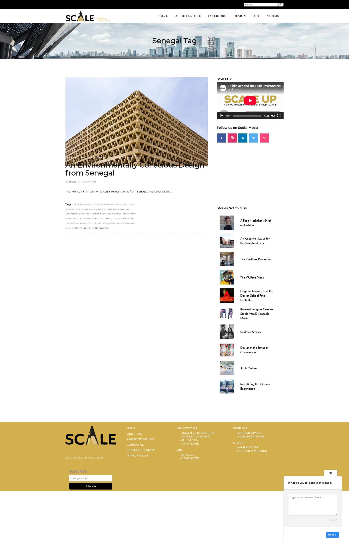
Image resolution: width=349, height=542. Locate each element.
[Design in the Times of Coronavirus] (227, 349)
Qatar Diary (190, 444)
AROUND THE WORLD (99, 158)
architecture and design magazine (82, 214)
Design (108, 219)
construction (114, 214)
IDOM (115, 219)
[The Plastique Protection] (227, 259)
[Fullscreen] (279, 115)
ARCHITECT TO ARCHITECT (198, 433)
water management (81, 228)
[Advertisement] (250, 168)
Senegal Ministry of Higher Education (93, 223)
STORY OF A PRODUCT (252, 451)
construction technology (91, 219)
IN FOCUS (187, 455)
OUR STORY (134, 434)
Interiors (240, 428)
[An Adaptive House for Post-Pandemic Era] (227, 240)
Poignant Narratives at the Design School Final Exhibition (256, 295)
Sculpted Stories (250, 332)
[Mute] (273, 115)
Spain (68, 228)
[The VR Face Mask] (227, 277)
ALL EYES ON (189, 440)
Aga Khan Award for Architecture (108, 204)
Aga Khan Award (82, 204)
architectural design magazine (113, 209)
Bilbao (103, 214)
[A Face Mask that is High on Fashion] (227, 222)
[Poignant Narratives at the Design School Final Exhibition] (227, 295)
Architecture (75, 158)
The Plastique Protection (256, 259)
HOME (131, 428)
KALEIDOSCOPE (247, 447)
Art (179, 450)
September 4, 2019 (146, 158)
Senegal (69, 223)
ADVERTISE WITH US (140, 439)
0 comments (88, 182)
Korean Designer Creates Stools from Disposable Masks (256, 313)
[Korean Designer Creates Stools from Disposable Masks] (227, 313)
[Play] (221, 115)
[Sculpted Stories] (227, 331)
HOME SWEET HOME (250, 436)
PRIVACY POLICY (138, 455)
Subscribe (90, 486)
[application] (250, 100)
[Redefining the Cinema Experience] (227, 386)
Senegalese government (124, 223)
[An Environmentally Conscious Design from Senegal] (136, 121)
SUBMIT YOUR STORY (141, 450)
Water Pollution (100, 228)
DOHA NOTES (190, 458)
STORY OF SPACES (249, 433)
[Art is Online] (227, 368)
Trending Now (123, 158)
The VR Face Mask (252, 277)
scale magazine (126, 219)
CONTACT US (135, 445)
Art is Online (248, 368)
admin (72, 182)
